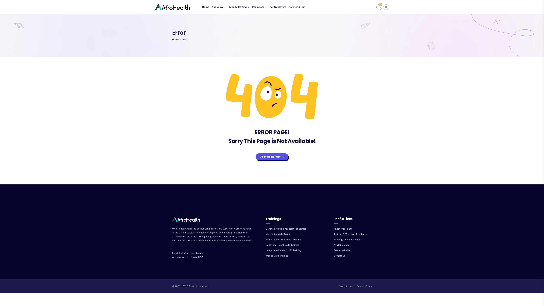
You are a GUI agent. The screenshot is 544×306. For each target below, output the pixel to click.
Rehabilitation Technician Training (283, 239)
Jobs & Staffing (238, 7)
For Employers (278, 7)
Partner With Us (342, 250)
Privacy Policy (364, 286)
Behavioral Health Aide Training (282, 245)
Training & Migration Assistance (350, 234)
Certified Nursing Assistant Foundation (286, 228)
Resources (258, 7)
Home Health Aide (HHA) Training (283, 250)
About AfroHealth (343, 228)
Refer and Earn (297, 7)
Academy (217, 7)
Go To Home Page (270, 156)
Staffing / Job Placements (347, 239)
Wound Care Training (277, 255)
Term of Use (345, 286)
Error (185, 39)
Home (205, 7)
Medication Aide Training (279, 234)
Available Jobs (341, 245)
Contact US (340, 255)
